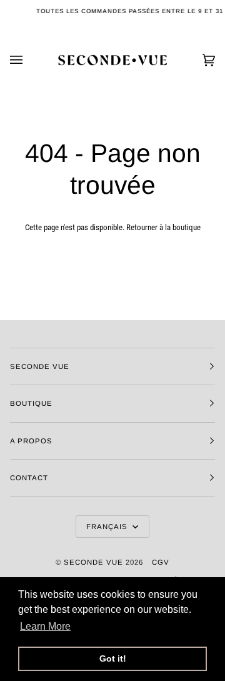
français (108, 526)
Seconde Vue (93, 562)
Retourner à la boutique (163, 227)
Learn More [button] (45, 626)
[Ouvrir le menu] (29, 60)
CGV (160, 562)
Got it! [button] (112, 658)
